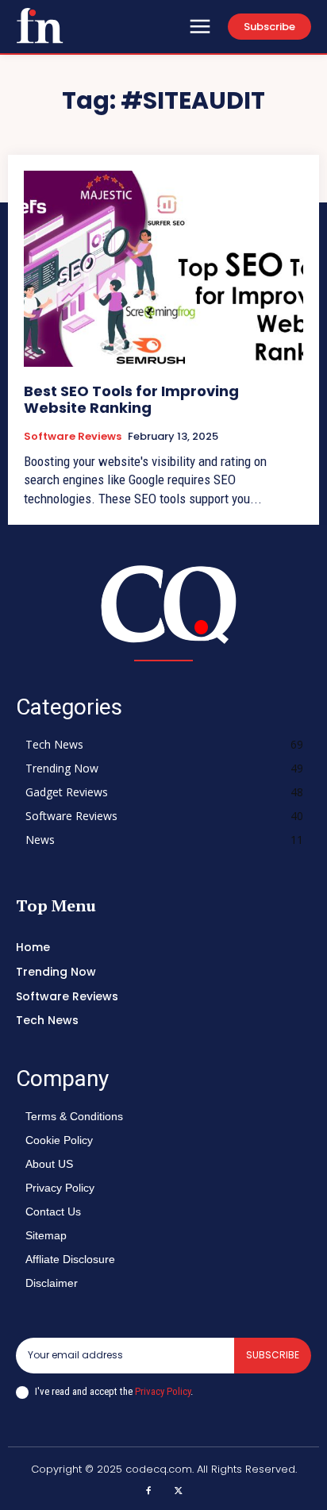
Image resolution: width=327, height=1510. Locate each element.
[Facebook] (149, 1492)
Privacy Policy (162, 1391)
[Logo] (39, 25)
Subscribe (272, 1355)
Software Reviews (72, 436)
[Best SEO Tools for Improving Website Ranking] (163, 268)
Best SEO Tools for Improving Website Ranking (131, 399)
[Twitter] (178, 1492)
